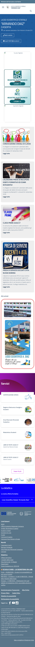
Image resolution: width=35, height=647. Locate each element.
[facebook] (9, 603)
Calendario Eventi (6, 545)
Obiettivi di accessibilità (8, 596)
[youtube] (13, 603)
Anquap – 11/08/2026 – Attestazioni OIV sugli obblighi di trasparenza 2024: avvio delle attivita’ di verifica (16, 583)
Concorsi (3, 552)
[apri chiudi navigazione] (3, 7)
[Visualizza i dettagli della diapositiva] (12, 480)
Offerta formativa (6, 558)
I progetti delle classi (7, 560)
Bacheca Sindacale (6, 547)
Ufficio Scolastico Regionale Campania (12, 526)
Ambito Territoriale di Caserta (9, 528)
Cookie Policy (16, 593)
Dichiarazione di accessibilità (10, 599)
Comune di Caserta (6, 537)
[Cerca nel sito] (30, 11)
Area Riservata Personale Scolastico (12, 549)
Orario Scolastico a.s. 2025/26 (10, 566)
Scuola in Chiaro (6, 531)
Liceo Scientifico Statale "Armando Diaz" (15, 500)
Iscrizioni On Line (6, 533)
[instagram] (17, 603)
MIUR (2, 524)
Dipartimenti (4, 564)
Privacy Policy (5, 593)
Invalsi (3, 535)
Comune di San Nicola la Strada (10, 539)
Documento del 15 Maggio (9, 562)
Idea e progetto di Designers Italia (24, 640)
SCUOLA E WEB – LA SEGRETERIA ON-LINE (17, 569)
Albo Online (25, 590)
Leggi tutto (6, 153)
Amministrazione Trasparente (10, 590)
